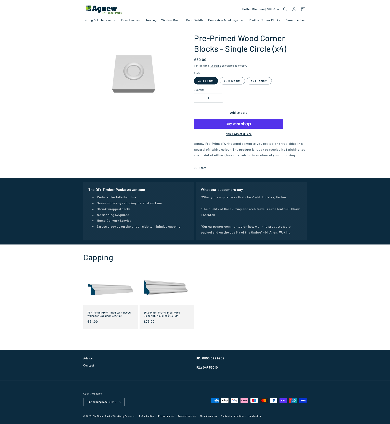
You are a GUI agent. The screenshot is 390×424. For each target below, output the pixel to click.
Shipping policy (208, 416)
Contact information (232, 416)
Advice (88, 358)
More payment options (239, 133)
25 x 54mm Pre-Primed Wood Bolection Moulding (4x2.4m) (162, 314)
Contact (88, 365)
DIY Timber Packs (102, 416)
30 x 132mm (259, 80)
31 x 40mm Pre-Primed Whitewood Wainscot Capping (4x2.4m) (109, 314)
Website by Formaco (124, 416)
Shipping (215, 65)
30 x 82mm (206, 80)
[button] (285, 9)
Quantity (199, 89)
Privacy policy (166, 416)
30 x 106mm (232, 80)
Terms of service (187, 416)
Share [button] (203, 168)
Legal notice (254, 416)
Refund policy (146, 416)
